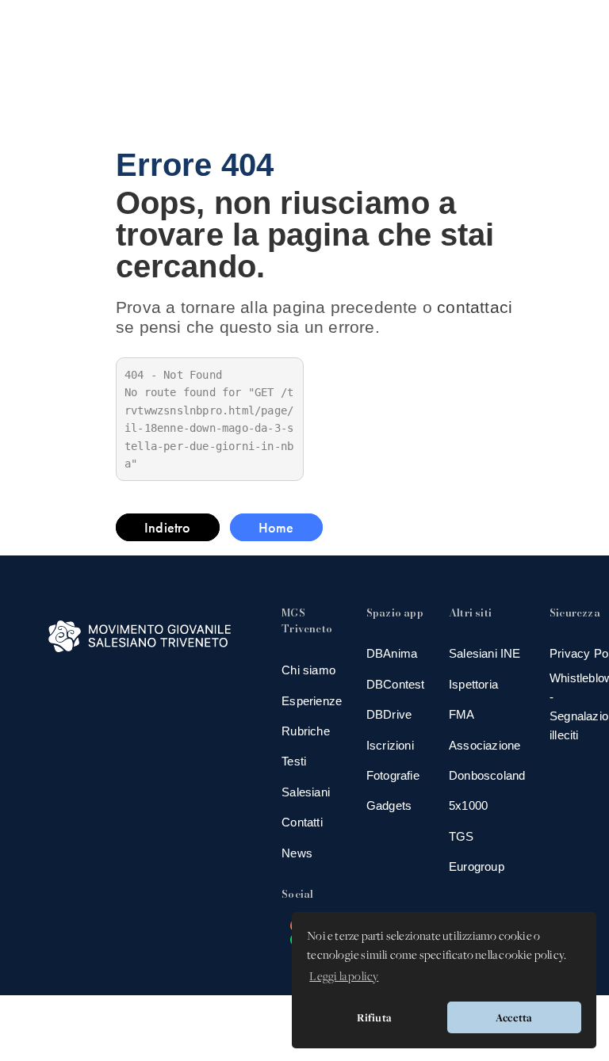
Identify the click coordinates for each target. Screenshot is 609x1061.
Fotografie (392, 775)
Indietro (167, 527)
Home (276, 527)
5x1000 (468, 805)
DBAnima (391, 653)
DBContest (395, 684)
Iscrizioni (390, 745)
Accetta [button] (514, 1017)
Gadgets (389, 805)
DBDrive (389, 714)
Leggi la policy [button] (343, 977)
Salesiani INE (485, 653)
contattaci (474, 307)
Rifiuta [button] (374, 1017)
